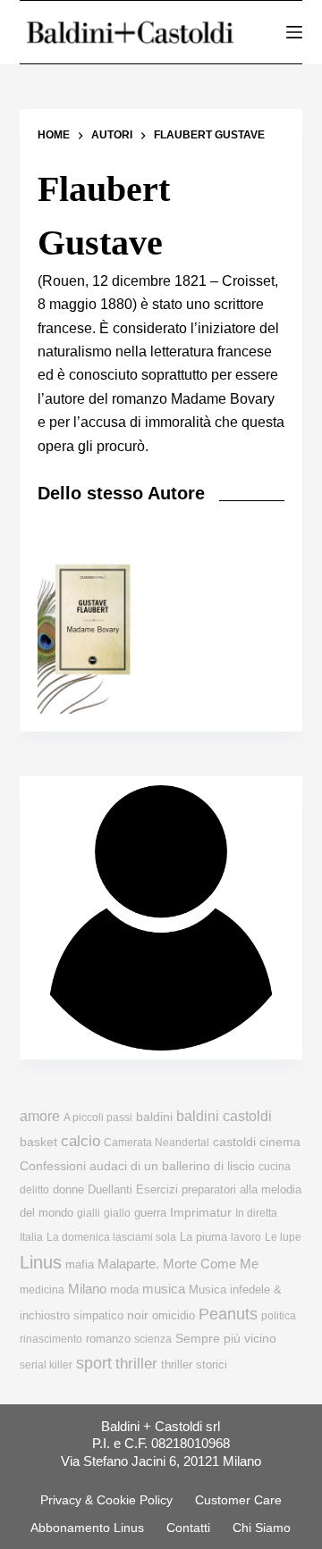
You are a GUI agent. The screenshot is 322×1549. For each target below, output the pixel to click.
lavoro (246, 1237)
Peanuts (228, 1314)
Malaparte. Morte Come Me (177, 1263)
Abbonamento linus (87, 1527)
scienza (153, 1339)
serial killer (46, 1365)
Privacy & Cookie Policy (106, 1500)
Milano (87, 1289)
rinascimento (51, 1339)
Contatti (188, 1527)
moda (124, 1289)
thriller (136, 1363)
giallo (117, 1213)
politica (278, 1316)
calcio (80, 1141)
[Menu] (294, 32)
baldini (154, 1116)
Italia (31, 1237)
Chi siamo (262, 1527)
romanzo (108, 1338)
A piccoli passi (98, 1117)
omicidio (173, 1315)
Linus (41, 1262)
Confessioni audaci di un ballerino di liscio (137, 1166)
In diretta (256, 1213)
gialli (88, 1213)
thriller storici (194, 1364)
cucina (274, 1166)
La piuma (203, 1236)
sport (94, 1363)
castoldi (234, 1142)
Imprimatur (201, 1212)
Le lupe (283, 1237)
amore (40, 1116)
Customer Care (238, 1500)
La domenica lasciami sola (111, 1237)
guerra (150, 1212)
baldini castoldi (224, 1116)
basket (38, 1142)
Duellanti (110, 1189)
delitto (34, 1190)
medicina (42, 1290)
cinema (280, 1142)
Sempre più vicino (225, 1338)
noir (137, 1315)
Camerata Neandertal (156, 1142)
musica (163, 1288)
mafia (79, 1264)
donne (68, 1189)
